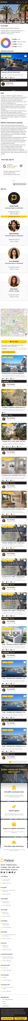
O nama (4, 1003)
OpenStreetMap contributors (19, 334)
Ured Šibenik (4, 876)
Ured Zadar (4, 932)
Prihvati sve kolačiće (7, 1018)
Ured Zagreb (4, 898)
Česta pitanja (5, 1005)
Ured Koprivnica (5, 984)
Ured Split (3, 887)
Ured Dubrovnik (5, 965)
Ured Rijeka (4, 920)
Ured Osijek (4, 909)
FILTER (15, 341)
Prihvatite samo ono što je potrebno (20, 1018)
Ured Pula (3, 943)
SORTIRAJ (4, 348)
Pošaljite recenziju (20, 184)
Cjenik (3, 1001)
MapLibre (11, 334)
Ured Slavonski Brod (6, 954)
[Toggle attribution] (26, 334)
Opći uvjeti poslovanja (7, 999)
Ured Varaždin (5, 975)
